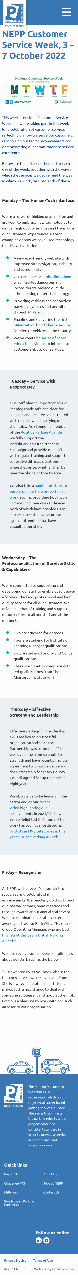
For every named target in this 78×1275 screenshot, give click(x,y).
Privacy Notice (15, 1260)
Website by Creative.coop (54, 1268)
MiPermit (36, 312)
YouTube (46, 1240)
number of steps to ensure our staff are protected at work (38, 491)
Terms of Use (43, 1260)
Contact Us (51, 1192)
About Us (50, 1174)
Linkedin (39, 1240)
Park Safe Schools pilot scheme (47, 276)
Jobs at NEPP (53, 1183)
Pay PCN (10, 1174)
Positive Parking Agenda (41, 432)
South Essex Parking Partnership (19, 1202)
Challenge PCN (15, 1183)
